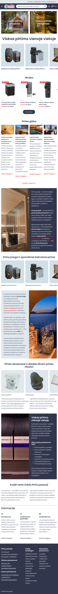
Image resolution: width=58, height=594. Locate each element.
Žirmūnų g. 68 (5, 563)
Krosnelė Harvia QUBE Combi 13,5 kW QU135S (8, 103)
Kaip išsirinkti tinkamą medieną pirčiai (36, 151)
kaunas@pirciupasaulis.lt (9, 580)
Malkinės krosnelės (31, 554)
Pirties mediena (30, 559)
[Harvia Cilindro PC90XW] (29, 89)
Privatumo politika (45, 566)
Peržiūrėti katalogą (2, 6)
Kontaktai (42, 554)
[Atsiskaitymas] (48, 514)
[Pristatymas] (10, 514)
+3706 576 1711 (5, 577)
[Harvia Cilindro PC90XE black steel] (48, 89)
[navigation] (57, 89)
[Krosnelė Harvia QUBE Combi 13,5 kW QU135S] (10, 89)
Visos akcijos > (29, 112)
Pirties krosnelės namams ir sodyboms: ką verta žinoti (7, 151)
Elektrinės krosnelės (31, 556)
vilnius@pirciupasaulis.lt (8, 568)
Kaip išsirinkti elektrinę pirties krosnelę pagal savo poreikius (21, 152)
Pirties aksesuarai (31, 573)
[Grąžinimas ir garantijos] (29, 514)
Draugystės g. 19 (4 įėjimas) (10, 575)
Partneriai (42, 568)
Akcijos (27, 583)
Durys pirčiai (29, 566)
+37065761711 (37, 2)
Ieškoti (45, 6)
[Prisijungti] (49, 6)
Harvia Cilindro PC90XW (28, 102)
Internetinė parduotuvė (44, 550)
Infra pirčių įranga (31, 581)
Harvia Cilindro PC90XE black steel (46, 103)
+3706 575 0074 (51, 2)
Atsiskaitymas (43, 564)
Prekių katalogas (29, 550)
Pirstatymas (43, 556)
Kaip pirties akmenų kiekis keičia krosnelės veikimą (50, 151)
